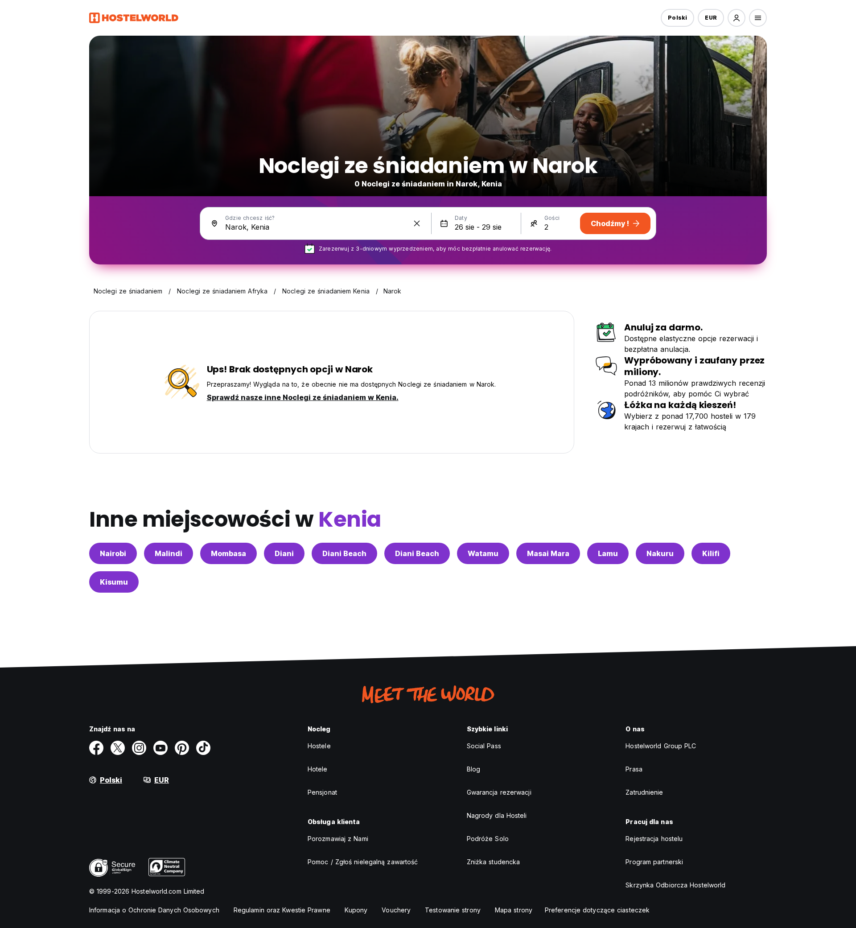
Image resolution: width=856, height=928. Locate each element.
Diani (284, 553)
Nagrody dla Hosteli (497, 815)
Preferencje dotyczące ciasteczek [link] (597, 910)
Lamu (608, 553)
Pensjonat (322, 792)
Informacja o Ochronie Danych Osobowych (154, 910)
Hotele (318, 769)
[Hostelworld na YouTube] (160, 748)
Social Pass (484, 746)
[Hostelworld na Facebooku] (96, 748)
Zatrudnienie (644, 792)
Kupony (356, 910)
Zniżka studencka (493, 862)
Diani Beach (344, 553)
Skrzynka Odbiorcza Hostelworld (675, 885)
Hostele (319, 746)
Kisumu (114, 581)
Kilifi (711, 553)
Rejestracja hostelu (654, 838)
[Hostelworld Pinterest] (182, 748)
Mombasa (228, 553)
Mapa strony (513, 910)
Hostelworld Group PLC (661, 746)
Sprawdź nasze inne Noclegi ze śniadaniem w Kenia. (303, 397)
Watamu (483, 553)
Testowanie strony (453, 910)
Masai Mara (548, 553)
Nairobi (113, 553)
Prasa (634, 769)
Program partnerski (654, 862)
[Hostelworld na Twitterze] (118, 748)
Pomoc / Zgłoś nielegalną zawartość (363, 862)
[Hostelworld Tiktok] (203, 748)
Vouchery (396, 910)
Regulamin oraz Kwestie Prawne (282, 910)
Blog (473, 769)
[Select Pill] (736, 18)
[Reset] (417, 223)
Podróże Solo (488, 838)
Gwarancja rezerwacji (499, 792)
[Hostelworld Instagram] (139, 748)
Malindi (168, 553)
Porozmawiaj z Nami (338, 838)
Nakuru (660, 553)
